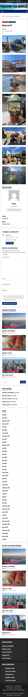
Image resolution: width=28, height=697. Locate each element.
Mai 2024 (4, 442)
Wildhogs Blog (20, 690)
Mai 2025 (4, 427)
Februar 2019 (5, 472)
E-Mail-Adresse (6, 284)
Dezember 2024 (5, 436)
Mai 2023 (4, 448)
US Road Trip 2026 (14, 326)
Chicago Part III (5, 401)
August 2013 (5, 527)
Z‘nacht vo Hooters (6, 405)
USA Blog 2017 (18, 686)
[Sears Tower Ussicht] (14, 365)
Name (4, 279)
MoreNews (10, 695)
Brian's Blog (5, 22)
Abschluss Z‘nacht (7, 353)
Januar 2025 (5, 433)
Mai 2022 (4, 454)
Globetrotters (9, 686)
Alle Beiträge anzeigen (14, 210)
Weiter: (6, 223)
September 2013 (6, 524)
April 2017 (4, 500)
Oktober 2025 (5, 424)
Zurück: (5, 217)
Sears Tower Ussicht (7, 375)
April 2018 (4, 482)
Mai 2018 (4, 478)
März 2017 (4, 503)
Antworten (9, 243)
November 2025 (6, 421)
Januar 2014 (5, 518)
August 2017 (5, 491)
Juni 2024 (4, 439)
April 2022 (4, 457)
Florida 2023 (12, 22)
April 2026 (4, 418)
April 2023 (4, 451)
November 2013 (5, 521)
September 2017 (6, 488)
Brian (4, 29)
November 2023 (6, 445)
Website (4, 290)
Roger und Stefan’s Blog (9, 690)
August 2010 (5, 536)
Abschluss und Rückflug (8, 331)
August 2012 (5, 533)
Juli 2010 (4, 539)
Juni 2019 (4, 463)
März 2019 (4, 469)
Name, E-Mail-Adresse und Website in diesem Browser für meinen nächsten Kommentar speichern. (14, 298)
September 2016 (6, 506)
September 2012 (6, 530)
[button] (2, 11)
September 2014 (6, 509)
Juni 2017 (4, 494)
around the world (14, 6)
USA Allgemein (10, 688)
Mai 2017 (4, 497)
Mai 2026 (4, 415)
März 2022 (4, 460)
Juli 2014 (4, 515)
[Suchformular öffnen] (26, 11)
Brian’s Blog (18, 688)
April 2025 (4, 430)
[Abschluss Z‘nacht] (14, 343)
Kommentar (6, 257)
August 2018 (5, 475)
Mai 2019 (4, 466)
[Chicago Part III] (14, 623)
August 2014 (5, 512)
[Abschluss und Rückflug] (14, 321)
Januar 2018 (5, 485)
